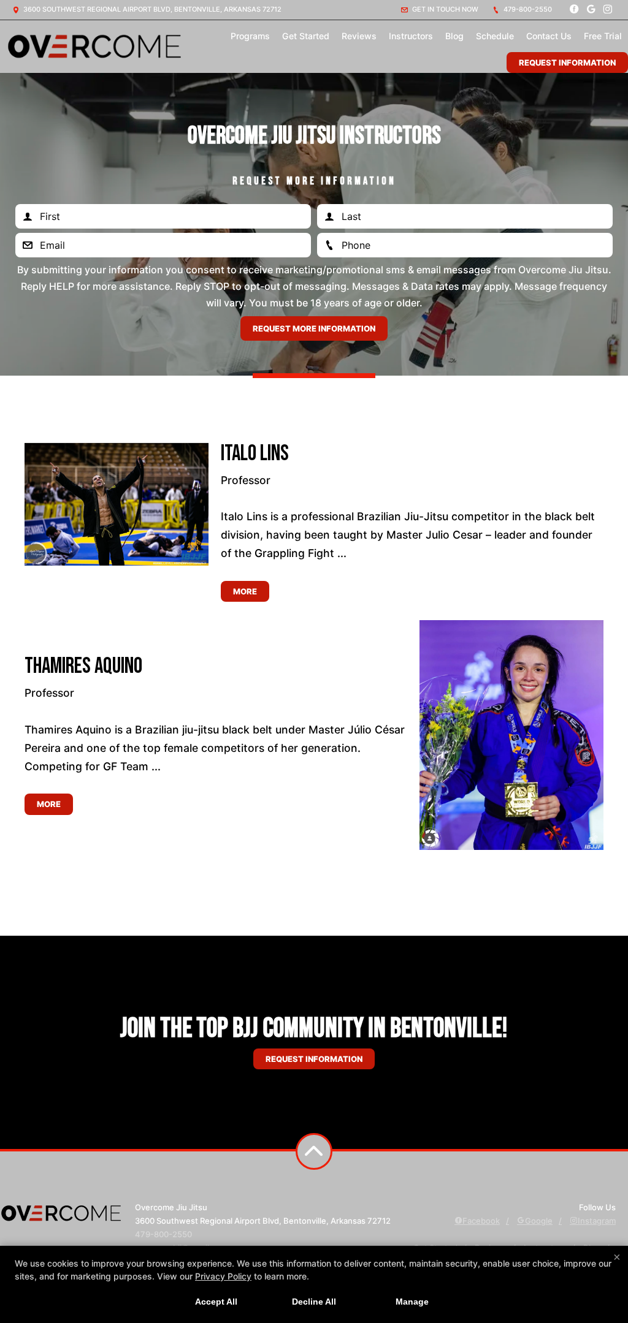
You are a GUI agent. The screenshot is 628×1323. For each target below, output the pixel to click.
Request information (314, 1059)
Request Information (567, 62)
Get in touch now (444, 9)
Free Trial (603, 36)
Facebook (481, 1221)
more (245, 591)
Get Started (305, 36)
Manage (412, 1301)
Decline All (314, 1301)
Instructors (411, 36)
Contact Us (549, 36)
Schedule (495, 36)
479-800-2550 (527, 9)
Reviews (359, 36)
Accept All (216, 1301)
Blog (454, 36)
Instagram (597, 1221)
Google (539, 1221)
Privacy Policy (223, 1276)
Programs (250, 36)
